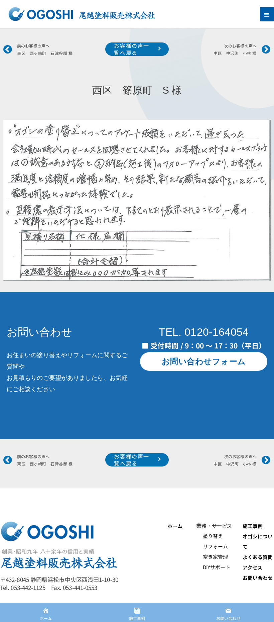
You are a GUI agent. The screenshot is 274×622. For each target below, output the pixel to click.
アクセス (252, 567)
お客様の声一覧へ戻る (131, 49)
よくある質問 (258, 556)
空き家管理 (212, 556)
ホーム (174, 525)
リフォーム (212, 546)
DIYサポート (213, 567)
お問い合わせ (258, 577)
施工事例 (253, 525)
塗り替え (210, 535)
